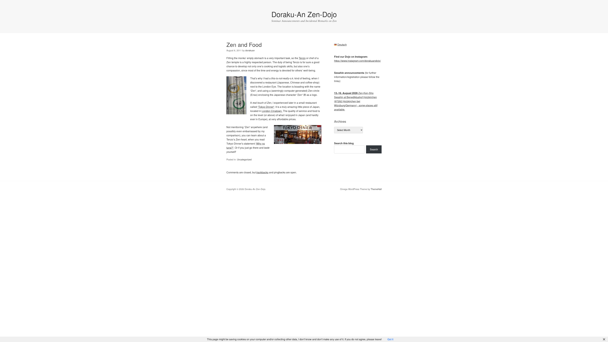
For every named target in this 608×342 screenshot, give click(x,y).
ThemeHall (376, 189)
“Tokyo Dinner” (266, 107)
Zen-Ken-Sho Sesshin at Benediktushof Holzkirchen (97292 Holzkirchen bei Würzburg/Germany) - (355, 101)
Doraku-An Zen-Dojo (304, 14)
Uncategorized (244, 159)
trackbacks (262, 172)
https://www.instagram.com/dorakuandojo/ (357, 61)
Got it (390, 339)
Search (374, 149)
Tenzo (302, 58)
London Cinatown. (272, 111)
